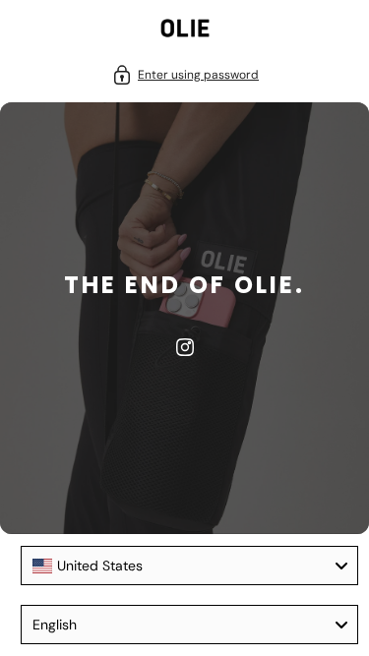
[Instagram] (185, 347)
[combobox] (189, 565)
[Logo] (185, 31)
